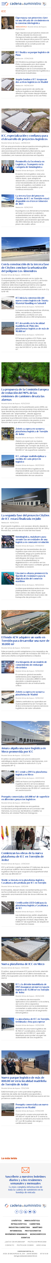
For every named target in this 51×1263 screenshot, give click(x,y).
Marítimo (37, 1227)
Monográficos (38, 1234)
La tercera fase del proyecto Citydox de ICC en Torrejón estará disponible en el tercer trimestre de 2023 (32, 199)
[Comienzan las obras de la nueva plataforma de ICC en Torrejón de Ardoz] (25, 838)
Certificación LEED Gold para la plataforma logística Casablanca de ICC (32, 905)
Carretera (34, 1224)
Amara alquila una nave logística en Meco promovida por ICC (23, 749)
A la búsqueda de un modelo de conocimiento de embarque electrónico (31, 665)
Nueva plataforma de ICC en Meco (22, 964)
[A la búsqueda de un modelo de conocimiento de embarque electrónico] (7, 667)
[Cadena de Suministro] (25, 1206)
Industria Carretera (19, 1227)
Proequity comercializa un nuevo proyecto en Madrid (32, 1106)
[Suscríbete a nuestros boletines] (25, 1180)
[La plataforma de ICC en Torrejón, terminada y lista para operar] (7, 1024)
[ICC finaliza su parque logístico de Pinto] (7, 57)
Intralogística (19, 1224)
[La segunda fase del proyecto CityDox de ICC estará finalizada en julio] (25, 500)
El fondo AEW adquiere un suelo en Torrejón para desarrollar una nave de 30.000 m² (25, 640)
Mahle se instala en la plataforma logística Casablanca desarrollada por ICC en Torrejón (23, 881)
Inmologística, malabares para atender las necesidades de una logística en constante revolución (32, 539)
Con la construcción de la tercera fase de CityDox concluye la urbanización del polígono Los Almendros (25, 267)
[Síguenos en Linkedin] (25, 1211)
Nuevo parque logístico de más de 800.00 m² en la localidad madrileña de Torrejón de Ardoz (23, 1081)
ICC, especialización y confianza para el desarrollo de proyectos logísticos (24, 137)
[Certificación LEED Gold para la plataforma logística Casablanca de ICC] (7, 907)
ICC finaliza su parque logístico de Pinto (32, 54)
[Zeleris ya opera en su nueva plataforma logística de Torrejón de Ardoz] (7, 433)
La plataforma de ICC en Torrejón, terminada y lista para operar (33, 1020)
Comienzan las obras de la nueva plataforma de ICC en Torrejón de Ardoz (22, 856)
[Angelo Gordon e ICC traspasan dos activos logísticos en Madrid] (7, 84)
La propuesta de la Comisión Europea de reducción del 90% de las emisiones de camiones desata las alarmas (25, 395)
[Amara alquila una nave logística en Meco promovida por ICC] (25, 733)
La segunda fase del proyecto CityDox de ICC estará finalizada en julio (25, 517)
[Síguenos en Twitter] (21, 1211)
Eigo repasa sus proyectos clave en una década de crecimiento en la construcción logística (32, 20)
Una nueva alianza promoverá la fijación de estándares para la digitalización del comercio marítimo (32, 577)
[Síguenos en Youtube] (30, 1211)
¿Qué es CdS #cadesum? (15, 1242)
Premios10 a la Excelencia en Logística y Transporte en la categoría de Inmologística (30, 164)
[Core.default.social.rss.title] (34, 1211)
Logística (16, 1220)
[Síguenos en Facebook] (16, 1211)
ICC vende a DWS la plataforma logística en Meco (31, 773)
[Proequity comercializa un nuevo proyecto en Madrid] (7, 1109)
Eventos (25, 1237)
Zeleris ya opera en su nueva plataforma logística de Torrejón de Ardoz (32, 431)
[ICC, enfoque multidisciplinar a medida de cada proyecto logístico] (7, 461)
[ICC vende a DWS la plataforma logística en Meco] (7, 777)
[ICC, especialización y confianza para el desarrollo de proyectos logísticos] (25, 120)
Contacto (9, 1245)
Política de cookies (25, 1245)
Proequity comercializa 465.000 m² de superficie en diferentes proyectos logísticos (25, 798)
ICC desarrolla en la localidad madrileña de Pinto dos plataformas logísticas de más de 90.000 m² (32, 327)
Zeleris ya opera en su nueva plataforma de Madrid (30, 693)
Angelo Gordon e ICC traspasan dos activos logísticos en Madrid (32, 81)
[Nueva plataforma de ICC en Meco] (25, 949)
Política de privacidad (37, 1242)
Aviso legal (41, 1245)
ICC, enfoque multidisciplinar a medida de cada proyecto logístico (31, 459)
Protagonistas (33, 1231)
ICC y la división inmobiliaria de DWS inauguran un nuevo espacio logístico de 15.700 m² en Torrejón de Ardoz (32, 988)
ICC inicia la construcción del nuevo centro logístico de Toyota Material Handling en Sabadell (32, 300)
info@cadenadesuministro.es (25, 1256)
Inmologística (32, 1220)
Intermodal (16, 1231)
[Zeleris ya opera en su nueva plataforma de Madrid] (7, 697)
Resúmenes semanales (16, 1234)
